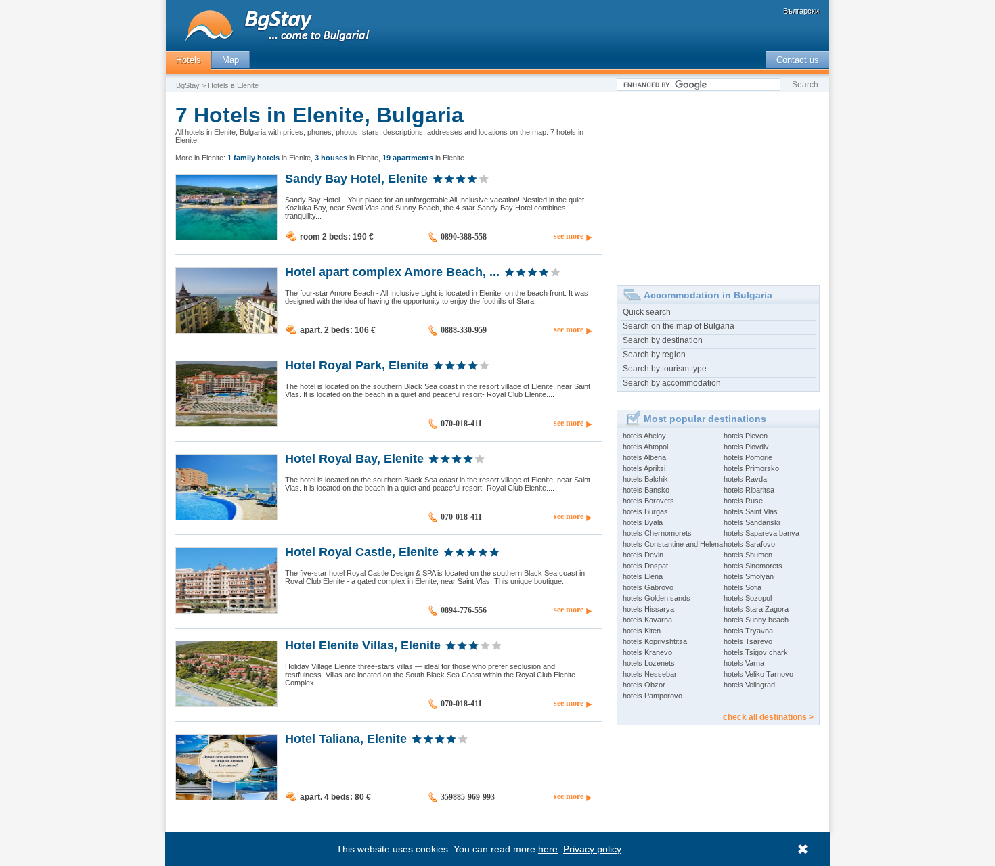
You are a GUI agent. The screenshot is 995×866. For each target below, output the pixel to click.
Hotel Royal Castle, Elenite (362, 551)
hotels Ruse (743, 501)
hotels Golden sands (656, 598)
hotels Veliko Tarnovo (758, 674)
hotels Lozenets (649, 663)
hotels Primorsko (751, 468)
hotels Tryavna (748, 630)
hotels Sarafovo (749, 544)
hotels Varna (744, 663)
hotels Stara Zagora (756, 609)
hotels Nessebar (650, 674)
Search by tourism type (665, 368)
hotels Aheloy (644, 436)
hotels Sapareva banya (761, 533)
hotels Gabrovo (648, 587)
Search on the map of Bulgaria (678, 326)
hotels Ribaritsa (749, 490)
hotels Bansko (646, 490)
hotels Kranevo (647, 652)
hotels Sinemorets (753, 566)
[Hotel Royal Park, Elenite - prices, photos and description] (226, 423)
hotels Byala (643, 522)
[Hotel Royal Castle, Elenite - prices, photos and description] (226, 610)
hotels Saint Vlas (751, 511)
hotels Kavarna (647, 620)
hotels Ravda (745, 479)
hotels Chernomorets (657, 533)
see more (568, 236)
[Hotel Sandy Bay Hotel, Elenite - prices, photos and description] (226, 237)
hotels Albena (644, 457)
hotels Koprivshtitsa (655, 641)
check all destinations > (768, 717)
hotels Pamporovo (652, 695)
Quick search (647, 312)
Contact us (797, 60)
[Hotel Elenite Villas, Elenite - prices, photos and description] (226, 704)
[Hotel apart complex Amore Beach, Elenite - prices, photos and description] (226, 330)
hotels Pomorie (748, 457)
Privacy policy (592, 849)
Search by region (654, 354)
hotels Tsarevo (748, 641)
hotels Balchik (645, 479)
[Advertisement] (718, 183)
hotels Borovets (648, 501)
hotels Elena (643, 576)
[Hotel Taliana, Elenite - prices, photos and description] (226, 797)
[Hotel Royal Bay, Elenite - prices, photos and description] (226, 517)
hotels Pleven (746, 436)
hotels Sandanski (752, 522)
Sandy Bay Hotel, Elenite (356, 178)
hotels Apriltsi (644, 468)
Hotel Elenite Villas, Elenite (363, 645)
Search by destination (663, 340)
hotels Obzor (644, 685)
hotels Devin (643, 555)
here (548, 849)
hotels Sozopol (748, 598)
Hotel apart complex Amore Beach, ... (392, 271)
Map (230, 60)
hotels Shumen (748, 555)
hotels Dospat (645, 566)
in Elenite (269, 158)
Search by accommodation (672, 383)
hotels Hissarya (648, 609)
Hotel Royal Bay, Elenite (354, 458)
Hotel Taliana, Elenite (346, 738)
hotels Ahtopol (645, 446)
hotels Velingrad (749, 685)
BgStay (188, 85)
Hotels (188, 60)
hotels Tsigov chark (756, 652)
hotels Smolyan (749, 576)
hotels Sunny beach (756, 620)
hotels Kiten (642, 630)
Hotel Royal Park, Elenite (356, 365)
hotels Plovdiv (746, 446)
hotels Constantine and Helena (673, 544)
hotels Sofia (742, 587)
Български (801, 11)
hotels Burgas (645, 511)
